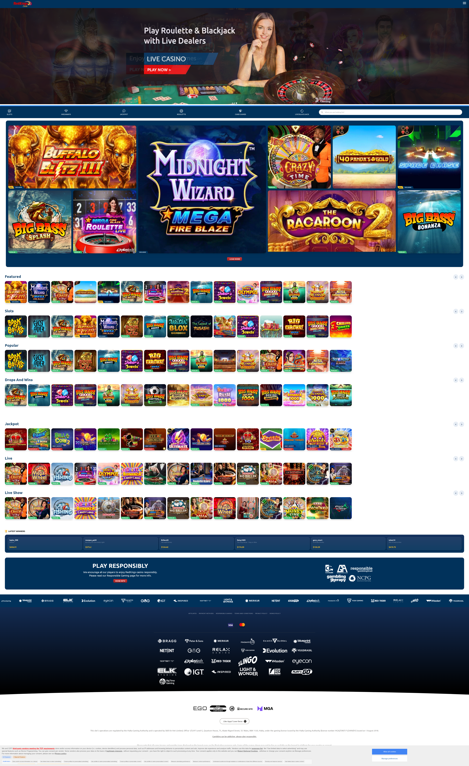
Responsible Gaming (224, 613)
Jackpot (124, 114)
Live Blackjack (302, 114)
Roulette (181, 114)
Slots (9, 114)
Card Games (240, 114)
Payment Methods (206, 613)
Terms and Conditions (243, 613)
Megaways (66, 114)
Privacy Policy (261, 613)
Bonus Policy (275, 613)
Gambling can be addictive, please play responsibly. (234, 736)
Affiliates (192, 613)
